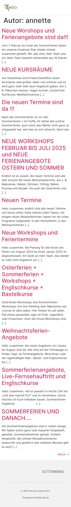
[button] (64, 7)
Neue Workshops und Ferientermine (30, 235)
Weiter (63, 454)
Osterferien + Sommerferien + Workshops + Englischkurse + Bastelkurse (23, 280)
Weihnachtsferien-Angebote (26, 334)
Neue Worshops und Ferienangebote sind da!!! (35, 33)
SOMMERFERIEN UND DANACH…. (30, 414)
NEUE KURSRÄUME (27, 69)
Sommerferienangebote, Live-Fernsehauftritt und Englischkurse (34, 376)
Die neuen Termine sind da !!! (32, 105)
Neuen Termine (22, 200)
